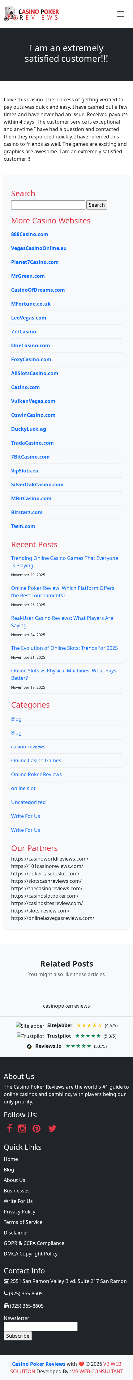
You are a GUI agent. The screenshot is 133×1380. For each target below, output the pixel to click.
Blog (16, 718)
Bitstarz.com (27, 512)
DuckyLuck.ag (28, 428)
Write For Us (25, 816)
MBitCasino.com (31, 498)
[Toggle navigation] (120, 14)
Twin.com (23, 526)
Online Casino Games (36, 760)
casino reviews (28, 746)
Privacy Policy (19, 1211)
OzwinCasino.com (33, 415)
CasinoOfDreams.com (38, 289)
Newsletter (16, 1318)
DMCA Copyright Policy (31, 1253)
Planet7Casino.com (35, 262)
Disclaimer (16, 1232)
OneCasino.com (30, 345)
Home (11, 1159)
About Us (14, 1180)
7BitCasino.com (30, 456)
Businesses (17, 1190)
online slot (23, 788)
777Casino (23, 331)
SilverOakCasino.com (37, 484)
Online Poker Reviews (36, 774)
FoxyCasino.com (31, 359)
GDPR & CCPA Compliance (34, 1243)
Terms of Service (23, 1222)
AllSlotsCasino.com (34, 373)
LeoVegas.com (28, 317)
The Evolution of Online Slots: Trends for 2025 (64, 648)
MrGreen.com (28, 276)
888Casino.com (29, 234)
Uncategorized (28, 802)
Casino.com (25, 387)
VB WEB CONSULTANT (97, 1371)
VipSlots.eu (25, 470)
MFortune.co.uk (31, 303)
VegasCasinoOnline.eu (39, 248)
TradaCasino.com (32, 442)
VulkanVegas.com (33, 401)
